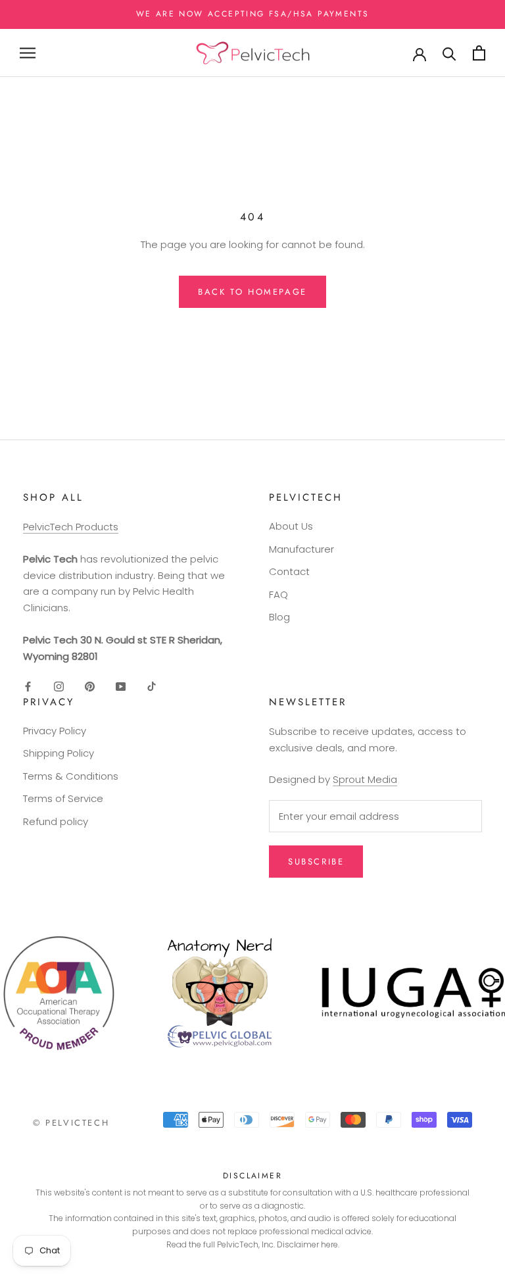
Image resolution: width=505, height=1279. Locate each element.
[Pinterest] (90, 686)
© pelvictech (71, 1122)
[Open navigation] (28, 53)
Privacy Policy (54, 731)
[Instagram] (59, 686)
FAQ (278, 594)
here (329, 1244)
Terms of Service (63, 798)
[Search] (449, 53)
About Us (291, 526)
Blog (279, 617)
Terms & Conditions (70, 776)
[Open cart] (479, 53)
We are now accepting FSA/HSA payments (253, 14)
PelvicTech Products (70, 527)
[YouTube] (121, 686)
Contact (289, 571)
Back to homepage (252, 292)
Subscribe (316, 861)
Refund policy (55, 821)
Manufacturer (301, 549)
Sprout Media (365, 779)
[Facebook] (28, 686)
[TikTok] (151, 686)
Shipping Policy (58, 753)
